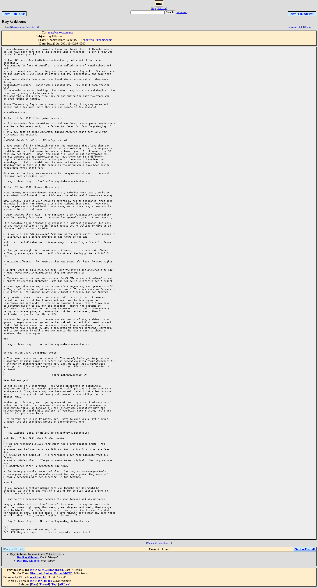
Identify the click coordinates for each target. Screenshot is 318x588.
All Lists (162, 8)
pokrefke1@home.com (97, 39)
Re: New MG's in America (46, 569)
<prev (6, 13)
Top (154, 8)
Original (308, 27)
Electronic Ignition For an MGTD (51, 573)
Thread (302, 13)
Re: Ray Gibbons (28, 557)
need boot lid (38, 577)
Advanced (181, 12)
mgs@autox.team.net (60, 32)
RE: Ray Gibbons (28, 560)
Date (14, 13)
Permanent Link (295, 27)
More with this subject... (159, 543)
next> (22, 13)
